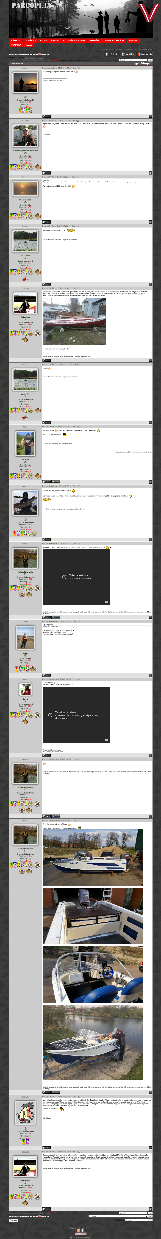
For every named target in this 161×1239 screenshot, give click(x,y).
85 (79, 621)
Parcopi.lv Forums (15, 60)
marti (26, 58)
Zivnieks (41, 58)
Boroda (25, 177)
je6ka (25, 426)
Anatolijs (25, 120)
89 (79, 1097)
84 (79, 543)
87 (79, 759)
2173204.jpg (57, 349)
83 (79, 486)
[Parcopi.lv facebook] (82, 1231)
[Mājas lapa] (55, 617)
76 (79, 68)
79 (78, 226)
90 (79, 1152)
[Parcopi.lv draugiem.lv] (78, 1231)
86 (79, 679)
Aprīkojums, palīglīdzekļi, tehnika (33, 60)
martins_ (25, 486)
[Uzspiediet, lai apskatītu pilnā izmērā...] (74, 345)
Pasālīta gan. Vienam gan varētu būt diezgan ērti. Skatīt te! (83, 547)
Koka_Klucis (33, 58)
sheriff (25, 621)
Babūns (25, 1097)
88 (79, 820)
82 (79, 426)
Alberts (25, 68)
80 (79, 288)
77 (78, 120)
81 (79, 364)
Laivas (48, 60)
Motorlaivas (55, 60)
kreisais (25, 226)
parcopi (25, 543)
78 (78, 177)
